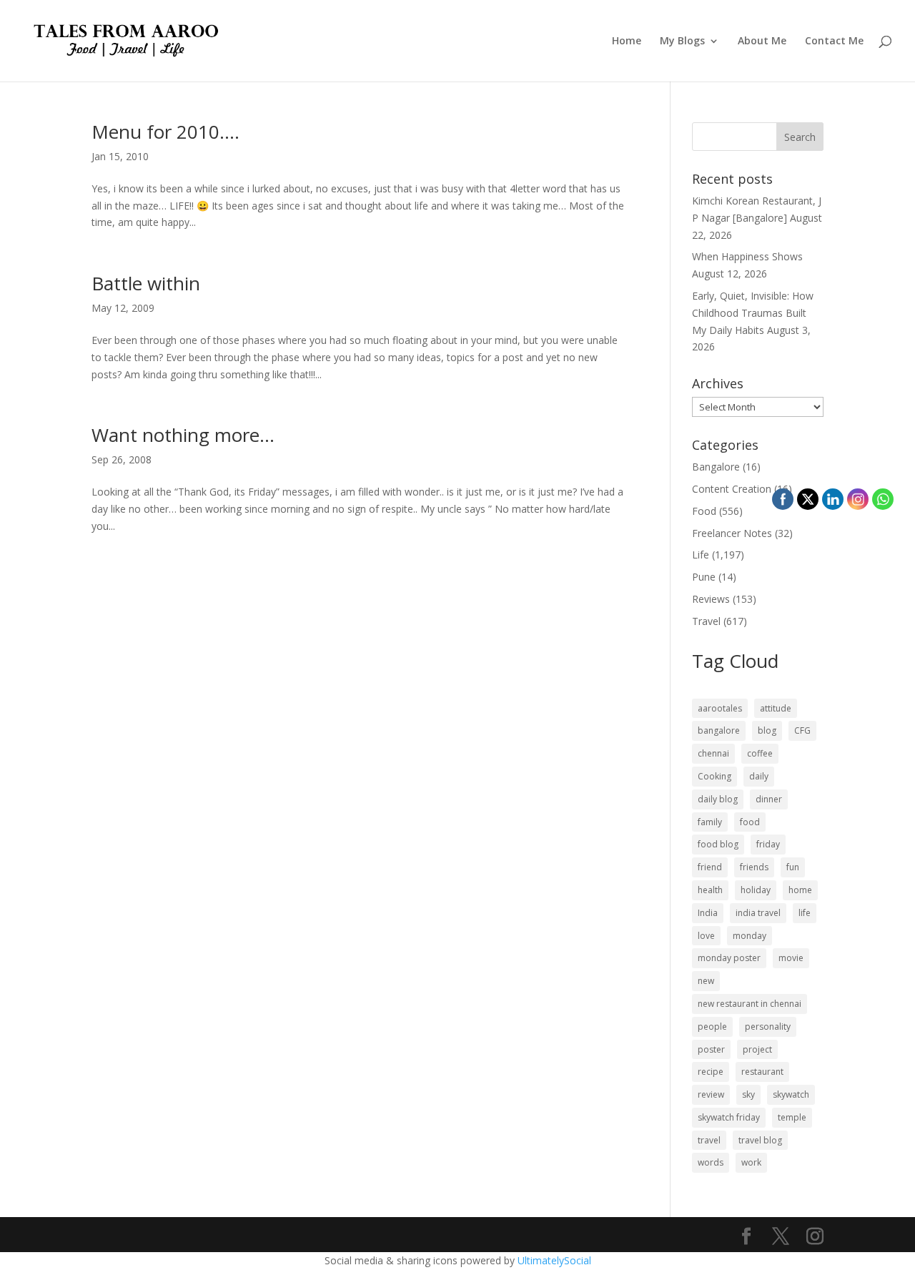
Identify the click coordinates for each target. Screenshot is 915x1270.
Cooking (714, 776)
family (710, 822)
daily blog (718, 799)
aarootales (720, 708)
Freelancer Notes (732, 533)
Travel (706, 621)
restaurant (762, 1071)
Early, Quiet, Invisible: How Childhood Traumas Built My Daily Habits (752, 313)
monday (749, 936)
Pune (704, 577)
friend (710, 867)
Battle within (146, 283)
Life (700, 554)
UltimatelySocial (554, 1260)
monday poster (729, 958)
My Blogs (682, 41)
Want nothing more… (183, 435)
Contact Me (834, 41)
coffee (760, 753)
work (751, 1162)
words (710, 1162)
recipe (710, 1071)
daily (758, 776)
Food (704, 511)
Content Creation (731, 489)
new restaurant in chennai (749, 1004)
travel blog (760, 1140)
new (706, 981)
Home (626, 41)
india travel (758, 913)
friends (754, 867)
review (711, 1094)
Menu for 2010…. (165, 131)
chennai (713, 753)
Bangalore (716, 466)
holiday (756, 890)
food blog (718, 844)
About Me (762, 41)
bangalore (719, 730)
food (750, 822)
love (706, 936)
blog (767, 730)
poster (711, 1049)
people (712, 1026)
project (757, 1049)
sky (748, 1094)
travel (709, 1140)
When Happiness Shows (747, 256)
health (710, 890)
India (708, 913)
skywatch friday (729, 1117)
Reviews (711, 599)
